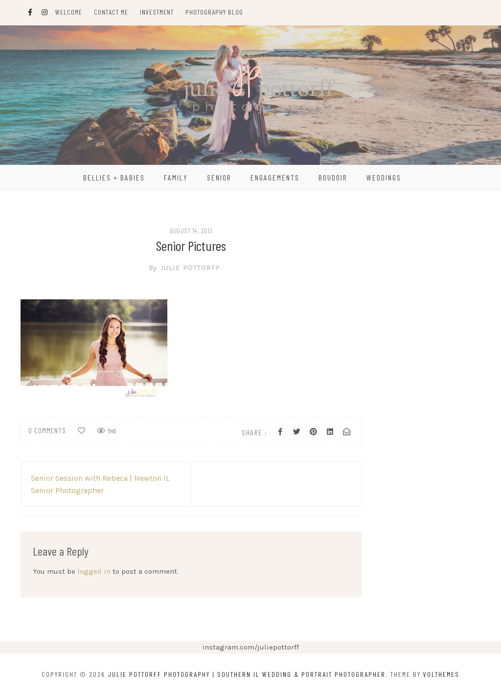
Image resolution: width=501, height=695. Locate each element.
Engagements (274, 177)
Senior (219, 177)
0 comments (47, 430)
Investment (157, 12)
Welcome (68, 12)
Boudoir (333, 177)
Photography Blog (214, 12)
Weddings (383, 177)
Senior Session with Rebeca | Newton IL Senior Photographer (100, 484)
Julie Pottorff (184, 267)
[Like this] (81, 430)
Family (176, 177)
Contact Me (111, 12)
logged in (94, 571)
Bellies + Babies (114, 177)
